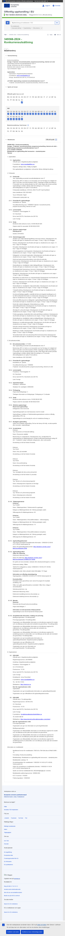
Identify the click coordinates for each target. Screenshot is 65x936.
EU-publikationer (8, 864)
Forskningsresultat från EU (11, 858)
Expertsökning (27, 28)
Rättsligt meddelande (9, 826)
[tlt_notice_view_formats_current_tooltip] (56, 139)
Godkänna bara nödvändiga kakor (32, 932)
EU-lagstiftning (8, 852)
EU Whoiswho (8, 861)
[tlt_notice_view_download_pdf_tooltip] (8, 114)
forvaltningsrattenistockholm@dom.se (31, 714)
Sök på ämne (36, 28)
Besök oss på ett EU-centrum (12, 895)
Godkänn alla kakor (13, 932)
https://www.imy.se (25, 684)
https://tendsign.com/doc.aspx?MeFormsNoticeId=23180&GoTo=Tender (27, 558)
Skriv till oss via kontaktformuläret (13, 892)
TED (5, 34)
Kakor (5, 829)
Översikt (6, 844)
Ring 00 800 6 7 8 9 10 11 (11, 886)
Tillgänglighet (7, 832)
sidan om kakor (41, 924)
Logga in (47, 5)
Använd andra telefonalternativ (12, 889)
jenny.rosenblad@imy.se (23, 75)
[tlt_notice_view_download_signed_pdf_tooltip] (22, 102)
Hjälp (5, 806)
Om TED (6, 840)
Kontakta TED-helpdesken (11, 809)
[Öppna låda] (6, 49)
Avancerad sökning (16, 28)
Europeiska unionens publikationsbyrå (15, 794)
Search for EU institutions (11, 904)
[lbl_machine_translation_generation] (28, 125)
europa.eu (17, 878)
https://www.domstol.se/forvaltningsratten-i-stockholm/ (35, 719)
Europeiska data (8, 855)
